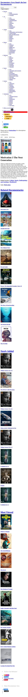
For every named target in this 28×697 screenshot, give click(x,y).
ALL (10, 18)
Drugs (10, 59)
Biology (11, 85)
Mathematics (12, 90)
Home (10, 12)
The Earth (11, 77)
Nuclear (11, 103)
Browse (5, 11)
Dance (10, 21)
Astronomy (11, 83)
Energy (10, 97)
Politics (10, 37)
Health (10, 61)
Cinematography (13, 20)
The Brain (11, 65)
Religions (11, 38)
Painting (11, 25)
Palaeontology (12, 91)
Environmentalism (13, 74)
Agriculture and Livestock (15, 70)
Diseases (11, 57)
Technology (6, 94)
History (5, 42)
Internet (11, 101)
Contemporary (12, 50)
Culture (5, 29)
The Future (11, 105)
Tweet (4, 126)
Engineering (12, 99)
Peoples (11, 36)
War (10, 54)
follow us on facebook (8, 108)
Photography (12, 27)
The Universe (12, 78)
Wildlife (11, 79)
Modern (11, 48)
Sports (10, 39)
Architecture (12, 19)
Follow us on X (7, 110)
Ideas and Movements (14, 34)
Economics (11, 87)
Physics (11, 92)
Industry (11, 100)
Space (10, 104)
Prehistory (11, 45)
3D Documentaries (13, 14)
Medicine (5, 55)
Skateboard (13, 182)
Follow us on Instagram (8, 112)
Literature (11, 23)
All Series (11, 15)
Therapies (11, 66)
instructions (12, 130)
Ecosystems (12, 73)
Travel (10, 41)
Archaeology (12, 51)
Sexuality (11, 64)
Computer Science (13, 96)
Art (4, 16)
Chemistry (11, 86)
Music (10, 24)
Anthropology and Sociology (15, 32)
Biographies (12, 52)
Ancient (11, 46)
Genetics (11, 60)
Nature (5, 68)
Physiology (11, 63)
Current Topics (12, 33)
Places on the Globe (13, 75)
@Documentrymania (8, 678)
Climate (11, 72)
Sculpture (11, 28)
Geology (11, 88)
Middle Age (12, 47)
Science (5, 81)
